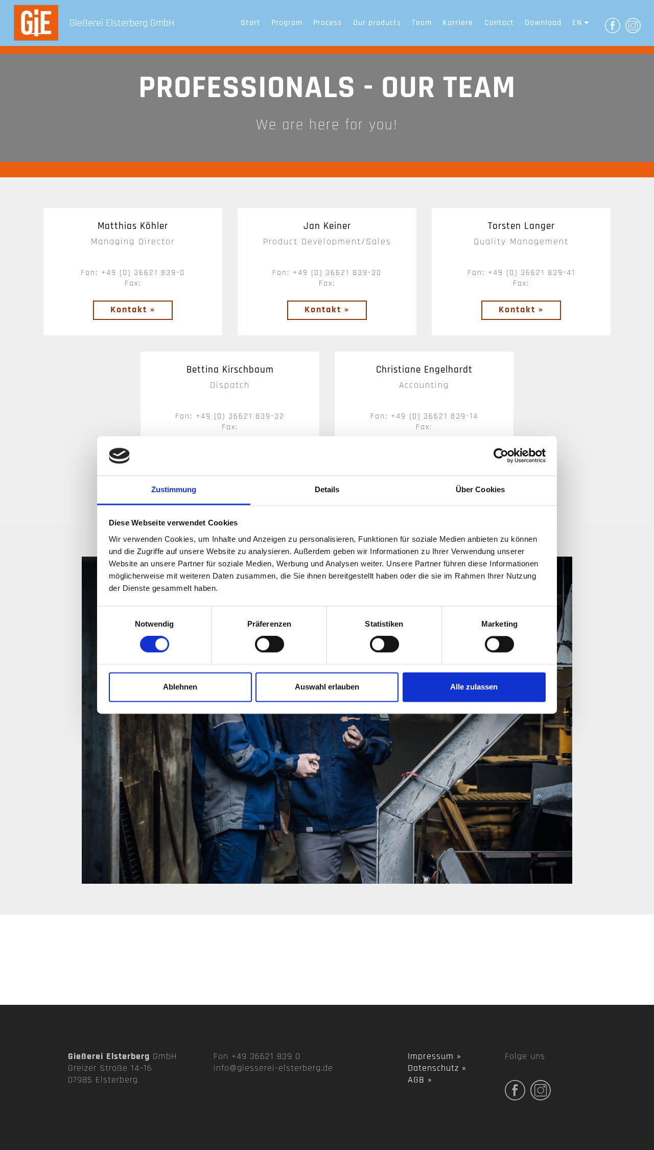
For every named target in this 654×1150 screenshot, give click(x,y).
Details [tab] (327, 489)
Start (251, 22)
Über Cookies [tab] (480, 489)
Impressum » (434, 1056)
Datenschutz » (437, 1068)
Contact (499, 22)
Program (286, 22)
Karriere (457, 22)
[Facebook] (612, 25)
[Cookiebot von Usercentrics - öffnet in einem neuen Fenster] (501, 456)
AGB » (420, 1080)
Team (422, 22)
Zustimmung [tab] (174, 489)
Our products (377, 22)
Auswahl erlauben (327, 686)
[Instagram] (633, 25)
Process (327, 22)
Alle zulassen (474, 686)
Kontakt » (132, 309)
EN (577, 22)
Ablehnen (180, 686)
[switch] (269, 644)
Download (543, 22)
